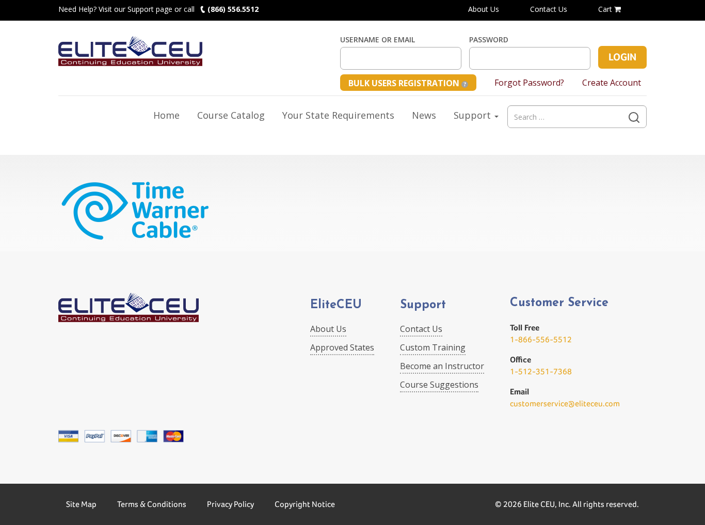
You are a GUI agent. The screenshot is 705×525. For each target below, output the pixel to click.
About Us (483, 9)
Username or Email (377, 39)
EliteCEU (336, 305)
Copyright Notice (305, 504)
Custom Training (433, 347)
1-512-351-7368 (541, 371)
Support (473, 115)
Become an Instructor (442, 366)
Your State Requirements (338, 115)
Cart (606, 9)
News (424, 115)
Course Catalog (231, 115)
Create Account (611, 82)
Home (166, 115)
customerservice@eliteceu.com (565, 403)
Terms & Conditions (151, 504)
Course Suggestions (439, 384)
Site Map (81, 504)
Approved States (342, 347)
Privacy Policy (230, 504)
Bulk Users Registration (404, 83)
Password (488, 39)
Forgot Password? (529, 82)
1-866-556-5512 (541, 339)
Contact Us (548, 9)
